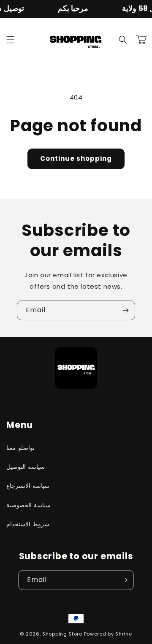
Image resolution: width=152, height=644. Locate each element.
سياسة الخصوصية (28, 505)
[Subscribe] (125, 310)
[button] (10, 39)
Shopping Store (62, 633)
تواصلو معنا (20, 448)
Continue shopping (76, 158)
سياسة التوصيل (25, 467)
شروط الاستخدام (27, 524)
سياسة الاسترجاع (27, 486)
